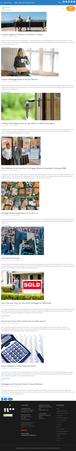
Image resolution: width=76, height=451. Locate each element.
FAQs (57, 440)
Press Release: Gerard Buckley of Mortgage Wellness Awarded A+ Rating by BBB (33, 168)
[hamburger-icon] (63, 8)
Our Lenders (59, 422)
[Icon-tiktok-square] (74, 3)
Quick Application (60, 429)
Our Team (58, 424)
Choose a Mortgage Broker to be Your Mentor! (19, 79)
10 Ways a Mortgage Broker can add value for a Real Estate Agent (28, 123)
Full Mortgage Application (62, 431)
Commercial (59, 415)
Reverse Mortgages (61, 420)
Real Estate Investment (62, 417)
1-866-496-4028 (25, 433)
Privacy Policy (59, 438)
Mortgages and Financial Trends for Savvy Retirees (21, 384)
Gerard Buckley (15, 36)
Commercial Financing (10, 258)
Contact (58, 436)
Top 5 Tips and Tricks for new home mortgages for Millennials (26, 303)
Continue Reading (5, 47)
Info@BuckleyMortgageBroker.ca (28, 435)
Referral (58, 427)
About (57, 408)
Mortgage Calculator (61, 433)
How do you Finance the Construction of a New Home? (23, 321)
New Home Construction (62, 413)
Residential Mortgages (61, 411)
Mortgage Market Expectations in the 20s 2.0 (19, 213)
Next (10, 399)
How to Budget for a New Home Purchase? (18, 366)
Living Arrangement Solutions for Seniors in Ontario (22, 34)
